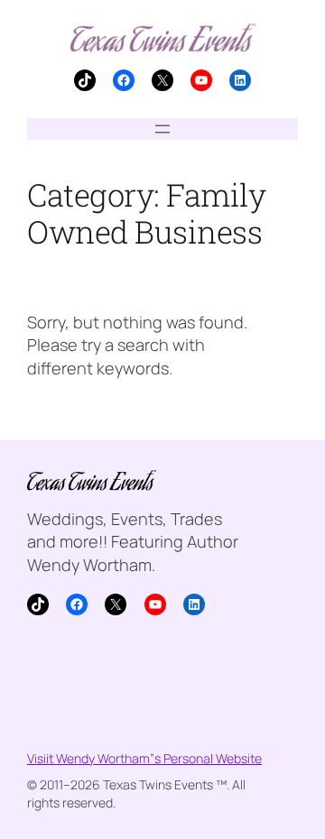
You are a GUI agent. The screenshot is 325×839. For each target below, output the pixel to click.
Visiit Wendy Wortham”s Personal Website (144, 758)
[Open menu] (162, 129)
